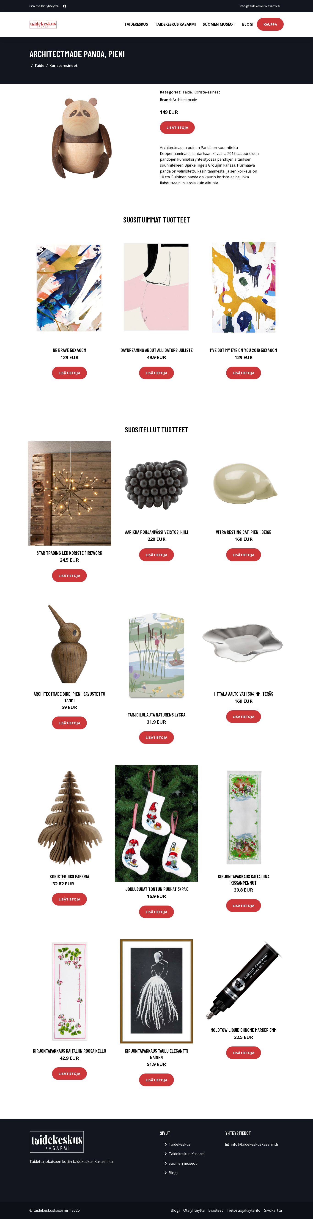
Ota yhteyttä (194, 1210)
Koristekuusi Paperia (69, 876)
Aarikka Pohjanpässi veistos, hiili (156, 532)
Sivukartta (273, 1210)
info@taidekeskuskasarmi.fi (260, 6)
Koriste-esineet (63, 65)
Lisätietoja (177, 127)
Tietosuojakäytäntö (244, 1210)
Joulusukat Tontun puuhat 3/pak (156, 889)
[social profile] (64, 6)
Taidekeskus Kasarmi (175, 24)
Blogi (247, 24)
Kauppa (270, 24)
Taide (39, 65)
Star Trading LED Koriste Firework (69, 553)
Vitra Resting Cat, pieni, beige (243, 532)
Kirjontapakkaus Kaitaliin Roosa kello (69, 1051)
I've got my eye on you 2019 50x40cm (243, 350)
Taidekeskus (136, 24)
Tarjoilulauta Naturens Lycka (156, 714)
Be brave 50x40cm (69, 350)
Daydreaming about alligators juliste (157, 350)
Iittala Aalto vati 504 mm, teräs (243, 694)
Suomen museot (219, 24)
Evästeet (215, 1210)
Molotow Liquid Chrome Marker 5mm (244, 1030)
